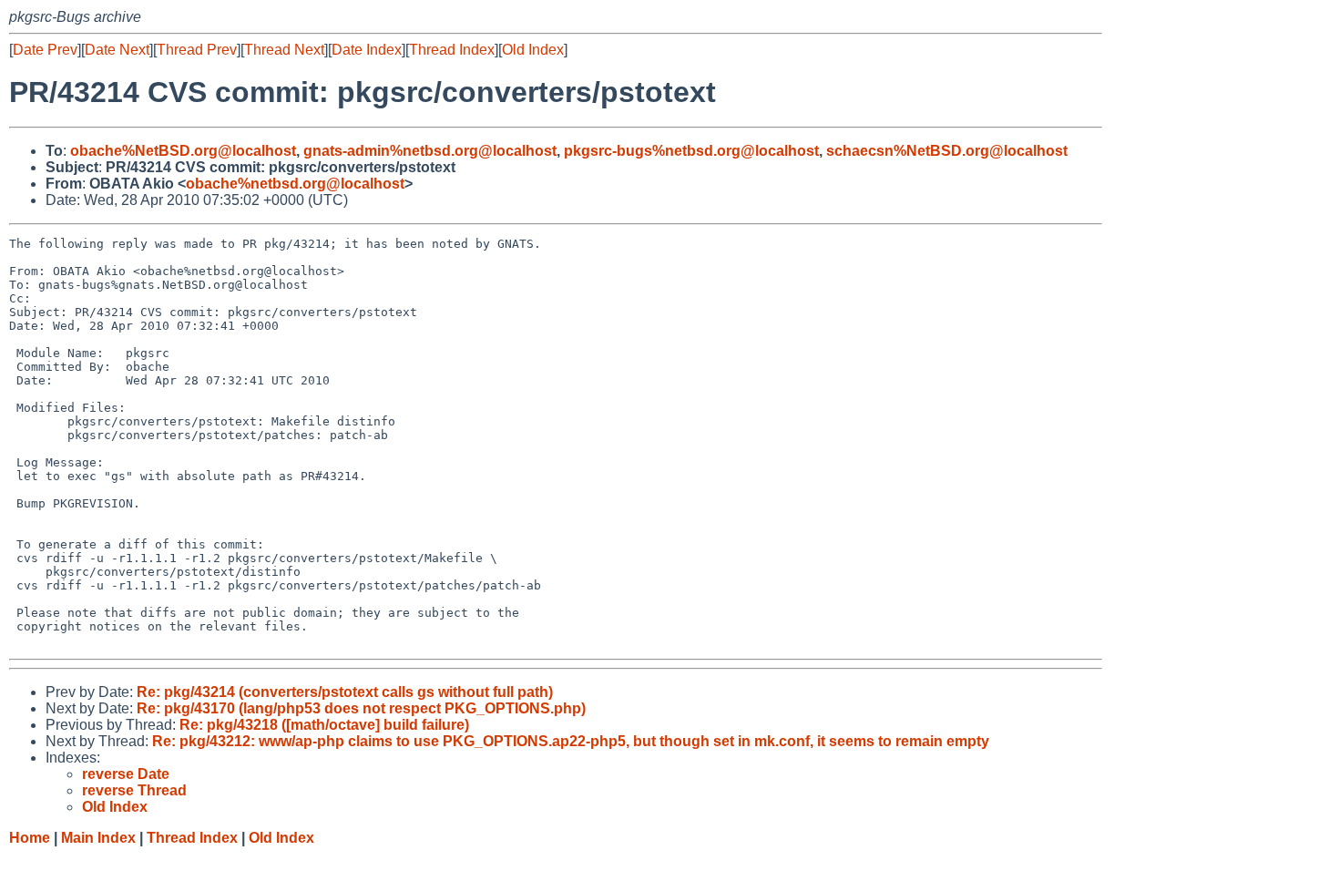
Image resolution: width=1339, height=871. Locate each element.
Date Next (117, 49)
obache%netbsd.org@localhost (295, 183)
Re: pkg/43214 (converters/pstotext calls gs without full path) (345, 692)
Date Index (367, 49)
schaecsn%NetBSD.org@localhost (947, 151)
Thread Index (452, 49)
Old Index (533, 49)
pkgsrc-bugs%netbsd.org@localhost (691, 151)
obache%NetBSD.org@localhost (183, 151)
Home (29, 837)
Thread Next (284, 49)
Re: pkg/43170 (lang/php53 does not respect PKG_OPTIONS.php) (361, 708)
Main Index (98, 837)
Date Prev (45, 49)
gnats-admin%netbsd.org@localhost (430, 151)
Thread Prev (197, 49)
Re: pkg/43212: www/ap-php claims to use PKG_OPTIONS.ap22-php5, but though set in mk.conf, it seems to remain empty (570, 741)
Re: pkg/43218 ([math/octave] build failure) (324, 725)
